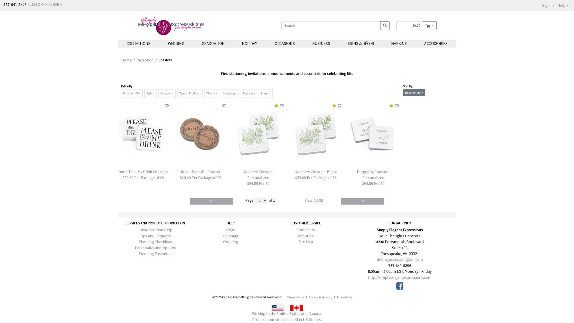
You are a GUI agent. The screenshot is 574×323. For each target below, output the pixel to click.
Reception (145, 60)
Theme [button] (211, 93)
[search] (385, 25)
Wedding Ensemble (155, 253)
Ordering (230, 241)
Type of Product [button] (189, 93)
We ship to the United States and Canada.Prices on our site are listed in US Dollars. (287, 316)
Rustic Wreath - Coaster (200, 172)
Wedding (176, 43)
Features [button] (248, 93)
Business (321, 43)
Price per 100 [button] (131, 93)
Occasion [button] (166, 93)
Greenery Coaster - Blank (316, 172)
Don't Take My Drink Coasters (143, 172)
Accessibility (345, 297)
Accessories (436, 43)
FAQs (230, 230)
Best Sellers (413, 93)
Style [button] (149, 93)
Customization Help (155, 230)
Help (561, 5)
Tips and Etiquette (155, 236)
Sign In (548, 5)
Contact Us (305, 230)
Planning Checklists (155, 241)
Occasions (285, 43)
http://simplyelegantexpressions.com (399, 277)
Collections (138, 43)
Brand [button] (264, 93)
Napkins (399, 43)
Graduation (213, 43)
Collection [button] (229, 93)
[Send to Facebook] (400, 286)
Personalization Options (155, 248)
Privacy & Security (320, 297)
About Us (306, 236)
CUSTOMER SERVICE (45, 4)
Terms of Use (295, 297)
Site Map (305, 241)
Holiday (249, 43)
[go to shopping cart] (429, 25)
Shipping (230, 236)
